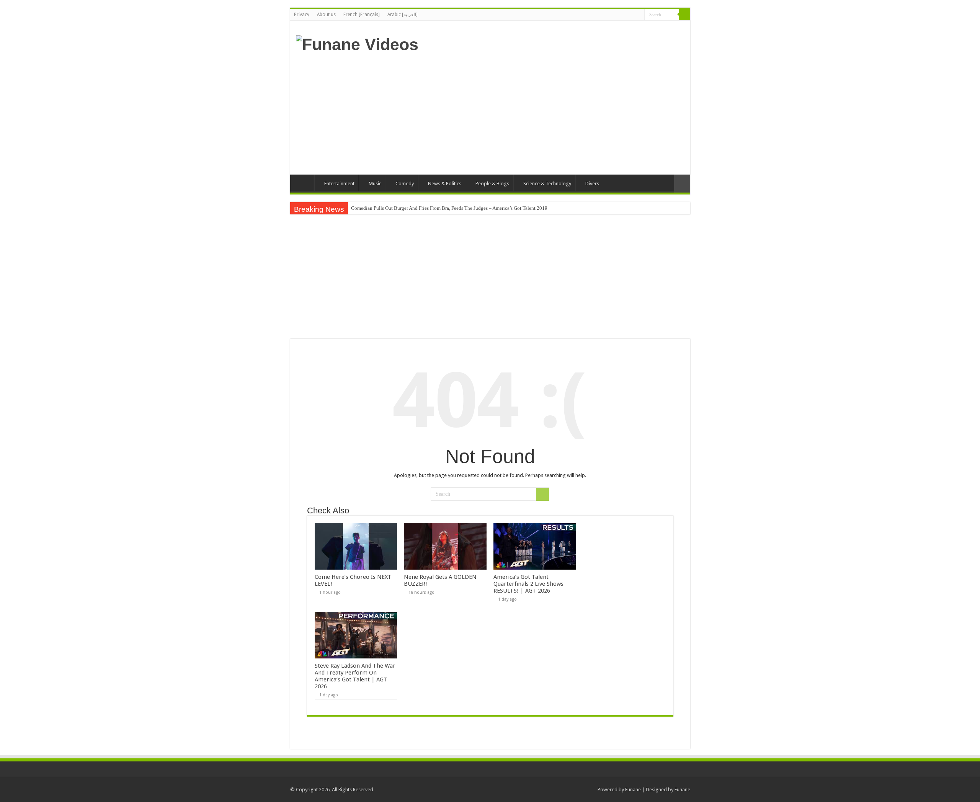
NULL (356, 546)
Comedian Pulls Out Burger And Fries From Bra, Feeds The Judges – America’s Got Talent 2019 (449, 208)
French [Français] (361, 14)
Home (304, 183)
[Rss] (639, 15)
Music (375, 183)
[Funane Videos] (357, 43)
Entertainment (339, 183)
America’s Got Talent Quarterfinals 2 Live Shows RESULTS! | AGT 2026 (528, 583)
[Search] (684, 14)
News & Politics (444, 183)
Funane (633, 789)
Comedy (404, 183)
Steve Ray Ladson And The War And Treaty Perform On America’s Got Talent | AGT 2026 (355, 676)
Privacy (301, 14)
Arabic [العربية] (402, 14)
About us (326, 14)
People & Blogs (492, 183)
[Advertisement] (545, 113)
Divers (592, 183)
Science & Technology (547, 183)
